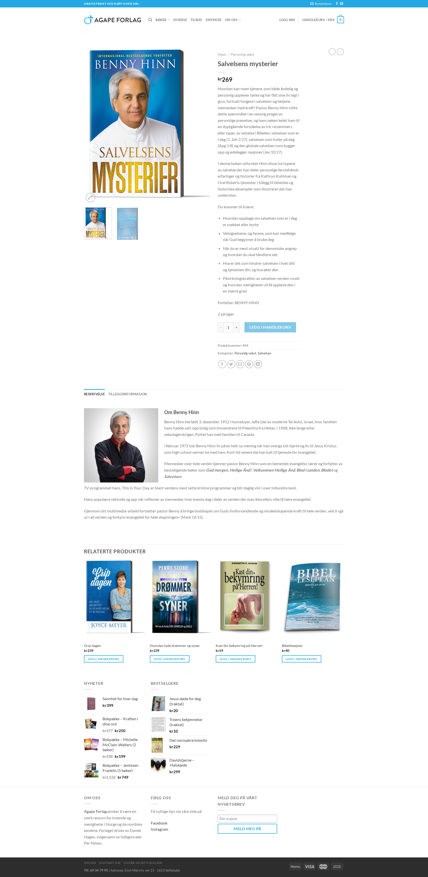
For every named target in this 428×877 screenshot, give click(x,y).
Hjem (222, 54)
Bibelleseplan (292, 645)
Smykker (213, 20)
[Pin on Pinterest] (249, 364)
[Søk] (150, 20)
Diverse (180, 20)
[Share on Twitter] (231, 364)
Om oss (231, 20)
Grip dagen (92, 645)
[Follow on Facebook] (336, 3)
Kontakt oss (110, 863)
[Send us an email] (341, 3)
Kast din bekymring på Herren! (239, 645)
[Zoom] (90, 197)
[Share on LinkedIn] (258, 364)
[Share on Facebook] (222, 364)
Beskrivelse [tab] (94, 394)
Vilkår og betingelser (143, 863)
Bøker (161, 20)
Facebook (159, 823)
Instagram (159, 829)
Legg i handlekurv (270, 327)
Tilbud (196, 20)
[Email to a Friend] (240, 364)
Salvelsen (264, 353)
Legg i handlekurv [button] (104, 659)
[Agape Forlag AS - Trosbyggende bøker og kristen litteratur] (112, 19)
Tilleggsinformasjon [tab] (127, 394)
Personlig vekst (242, 54)
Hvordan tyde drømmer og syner (175, 645)
